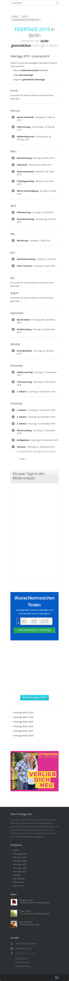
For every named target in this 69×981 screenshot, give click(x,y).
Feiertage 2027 (19, 864)
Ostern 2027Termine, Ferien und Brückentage (35, 912)
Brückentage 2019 (34, 698)
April (13, 205)
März (13, 151)
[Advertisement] (34, 668)
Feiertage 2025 (19, 857)
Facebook (57, 977)
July (12, 278)
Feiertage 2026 (19, 860)
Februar (15, 110)
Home (15, 850)
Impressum (18, 885)
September (17, 313)
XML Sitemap (19, 878)
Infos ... (23, 458)
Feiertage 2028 (19, 868)
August (14, 293)
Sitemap (16, 875)
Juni (12, 252)
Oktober (15, 344)
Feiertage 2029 (19, 871)
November (16, 365)
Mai (12, 234)
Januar (14, 90)
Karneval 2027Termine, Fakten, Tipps (30, 923)
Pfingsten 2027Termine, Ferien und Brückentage (35, 901)
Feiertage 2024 (19, 853)
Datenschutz (18, 882)
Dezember (16, 403)
